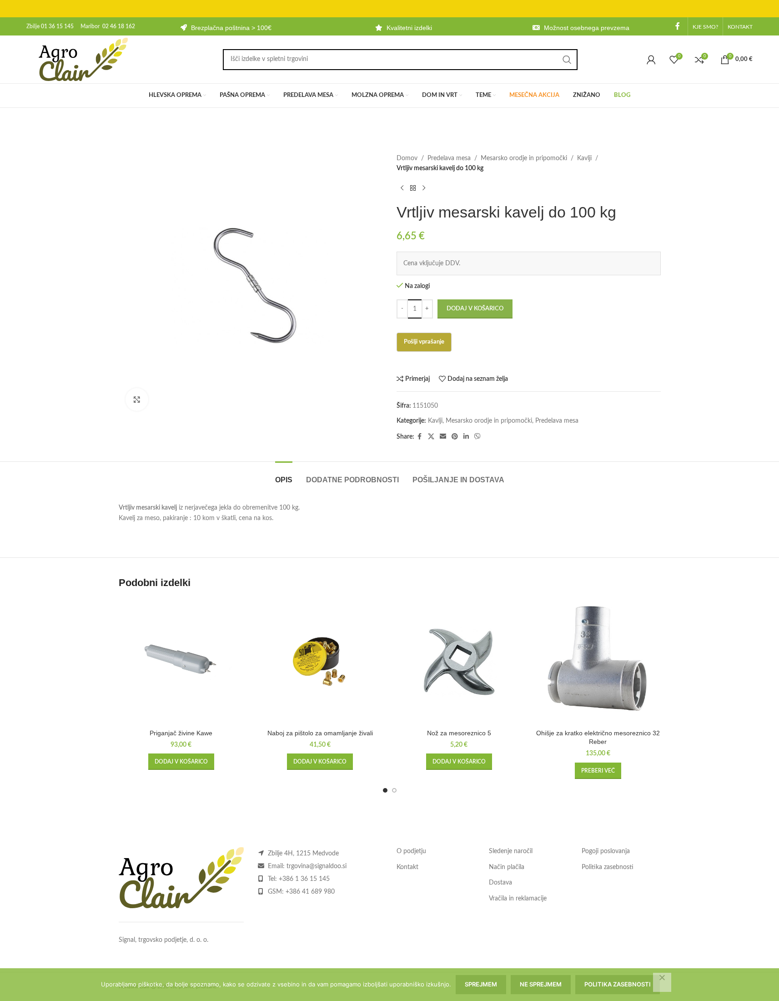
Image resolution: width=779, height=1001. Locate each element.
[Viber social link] (477, 436)
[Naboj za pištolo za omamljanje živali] (320, 662)
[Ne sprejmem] (662, 982)
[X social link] (431, 436)
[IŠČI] (567, 59)
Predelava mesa (449, 158)
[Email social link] (443, 436)
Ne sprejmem (541, 984)
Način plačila (506, 867)
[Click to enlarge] (137, 399)
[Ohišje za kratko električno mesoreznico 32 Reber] (598, 662)
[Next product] (423, 188)
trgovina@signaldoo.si (316, 866)
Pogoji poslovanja (606, 851)
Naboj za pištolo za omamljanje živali (320, 733)
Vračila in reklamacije (518, 898)
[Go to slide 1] (385, 790)
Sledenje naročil (511, 851)
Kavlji (584, 158)
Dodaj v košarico (475, 309)
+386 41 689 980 (310, 892)
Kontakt (407, 867)
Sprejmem (481, 984)
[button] (181, 761)
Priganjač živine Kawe (181, 733)
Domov (407, 158)
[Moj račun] (651, 60)
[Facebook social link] (677, 26)
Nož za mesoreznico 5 (459, 733)
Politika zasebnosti (607, 867)
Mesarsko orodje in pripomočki (524, 158)
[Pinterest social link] (455, 436)
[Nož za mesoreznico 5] (459, 662)
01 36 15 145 (57, 26)
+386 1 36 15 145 (304, 879)
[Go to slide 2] (394, 790)
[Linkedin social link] (466, 436)
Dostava (500, 883)
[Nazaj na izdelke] (412, 188)
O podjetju (411, 851)
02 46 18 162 (118, 26)
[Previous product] (402, 188)
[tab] (283, 475)
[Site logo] (83, 59)
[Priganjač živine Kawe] (181, 662)
